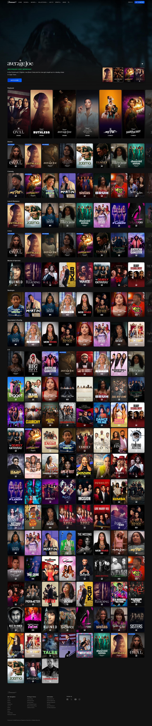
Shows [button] (26, 2)
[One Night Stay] (16, 594)
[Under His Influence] (33, 671)
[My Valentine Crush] (50, 568)
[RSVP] (84, 594)
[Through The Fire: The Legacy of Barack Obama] (67, 645)
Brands (9, 709)
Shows (9, 700)
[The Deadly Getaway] (16, 440)
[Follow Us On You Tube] (75, 699)
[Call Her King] (119, 389)
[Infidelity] (102, 491)
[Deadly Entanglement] (136, 414)
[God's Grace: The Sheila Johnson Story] (102, 466)
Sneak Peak (10, 712)
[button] (19, 114)
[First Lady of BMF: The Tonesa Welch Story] (16, 466)
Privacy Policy (30, 702)
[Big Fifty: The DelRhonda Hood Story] (33, 363)
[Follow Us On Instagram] (79, 699)
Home (20, 2)
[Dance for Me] (102, 414)
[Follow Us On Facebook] (67, 699)
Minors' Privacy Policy (32, 705)
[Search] (68, 2)
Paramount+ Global (12, 714)
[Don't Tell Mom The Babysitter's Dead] (50, 440)
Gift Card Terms (30, 700)
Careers (48, 704)
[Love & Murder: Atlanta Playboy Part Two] (84, 517)
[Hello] (136, 466)
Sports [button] (57, 2)
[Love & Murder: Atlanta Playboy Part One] (67, 517)
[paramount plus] (12, 2)
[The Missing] (84, 543)
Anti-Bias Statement (51, 707)
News (64, 2)
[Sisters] (136, 619)
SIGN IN (130, 2)
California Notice (30, 707)
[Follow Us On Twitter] (71, 699)
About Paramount (51, 705)
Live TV (51, 2)
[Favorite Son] (102, 440)
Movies (9, 702)
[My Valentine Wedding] (67, 568)
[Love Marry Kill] (102, 517)
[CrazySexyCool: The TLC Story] (67, 414)
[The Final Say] (119, 440)
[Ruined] (50, 619)
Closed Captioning (51, 700)
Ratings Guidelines (51, 702)
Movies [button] (33, 2)
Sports (9, 707)
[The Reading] (102, 594)
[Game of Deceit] (67, 466)
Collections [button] (42, 2)
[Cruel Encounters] (84, 414)
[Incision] (84, 491)
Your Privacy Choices (31, 704)
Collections (10, 704)
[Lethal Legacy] (16, 517)
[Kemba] (119, 491)
